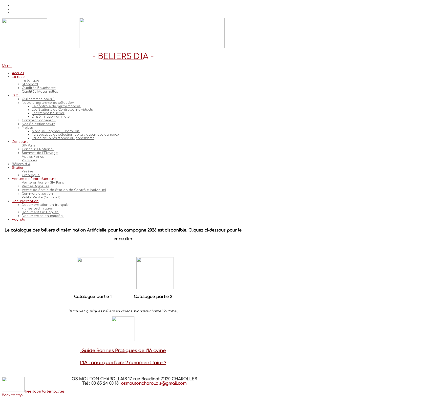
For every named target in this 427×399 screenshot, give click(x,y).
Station (18, 167)
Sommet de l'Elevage (40, 153)
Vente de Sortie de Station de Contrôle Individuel (64, 190)
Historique (30, 80)
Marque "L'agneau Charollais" (56, 131)
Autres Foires (33, 156)
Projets (27, 127)
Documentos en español (43, 216)
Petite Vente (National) (41, 197)
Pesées (28, 171)
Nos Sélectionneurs (38, 124)
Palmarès (29, 160)
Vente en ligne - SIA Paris (43, 182)
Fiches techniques (37, 208)
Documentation (25, 201)
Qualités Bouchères (39, 88)
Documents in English (40, 212)
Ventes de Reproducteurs (34, 179)
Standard (30, 84)
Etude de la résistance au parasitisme (63, 138)
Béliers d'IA (21, 164)
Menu (7, 66)
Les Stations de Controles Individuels (62, 109)
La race (18, 77)
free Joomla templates (44, 391)
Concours (20, 142)
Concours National (38, 149)
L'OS (16, 95)
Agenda (18, 219)
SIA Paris (29, 145)
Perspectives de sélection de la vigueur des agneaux (75, 134)
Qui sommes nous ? (38, 99)
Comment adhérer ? (39, 120)
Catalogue (31, 175)
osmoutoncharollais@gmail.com (154, 383)
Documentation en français (45, 205)
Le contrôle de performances (56, 106)
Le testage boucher (48, 113)
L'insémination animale (50, 116)
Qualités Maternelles (40, 91)
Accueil (18, 73)
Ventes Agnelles (35, 186)
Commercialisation (37, 193)
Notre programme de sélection (48, 103)
